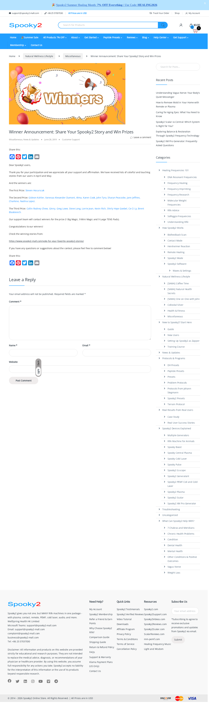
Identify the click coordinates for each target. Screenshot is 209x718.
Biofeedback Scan (177, 234)
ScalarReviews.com (154, 634)
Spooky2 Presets (176, 398)
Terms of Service (126, 644)
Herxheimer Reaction (179, 246)
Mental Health (175, 551)
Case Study (173, 416)
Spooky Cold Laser (177, 458)
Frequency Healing (178, 183)
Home (13, 37)
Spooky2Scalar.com (154, 629)
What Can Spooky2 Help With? (178, 520)
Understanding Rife (178, 221)
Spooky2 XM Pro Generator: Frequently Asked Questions (176, 143)
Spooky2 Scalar (176, 497)
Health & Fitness (176, 310)
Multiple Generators (178, 435)
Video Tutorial (124, 619)
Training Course (176, 346)
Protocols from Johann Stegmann (179, 390)
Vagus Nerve (174, 566)
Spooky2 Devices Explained (176, 428)
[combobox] (108, 25)
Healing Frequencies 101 (175, 170)
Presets (171, 376)
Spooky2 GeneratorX (178, 476)
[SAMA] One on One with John (184, 298)
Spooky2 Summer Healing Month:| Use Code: (106, 5)
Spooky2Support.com (155, 614)
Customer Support (71, 139)
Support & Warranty (100, 657)
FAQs (92, 652)
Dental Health (175, 545)
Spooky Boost (175, 447)
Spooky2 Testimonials (128, 609)
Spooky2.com (151, 609)
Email (86, 345)
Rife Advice (173, 210)
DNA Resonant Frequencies (182, 177)
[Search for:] (178, 67)
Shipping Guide (97, 642)
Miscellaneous (73, 56)
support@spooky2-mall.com (25, 13)
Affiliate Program (126, 629)
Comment (15, 301)
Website (13, 361)
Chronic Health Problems (181, 533)
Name (13, 345)
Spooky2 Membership (101, 614)
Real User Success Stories (181, 422)
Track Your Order (161, 13)
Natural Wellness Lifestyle (39, 56)
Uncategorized (170, 515)
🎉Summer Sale (29, 37)
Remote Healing (176, 252)
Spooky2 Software (177, 263)
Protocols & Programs (173, 358)
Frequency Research (178, 194)
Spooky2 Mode (175, 258)
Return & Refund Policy (101, 647)
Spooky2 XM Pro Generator (182, 503)
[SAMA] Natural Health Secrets (180, 291)
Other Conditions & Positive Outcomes (182, 559)
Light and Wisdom (153, 648)
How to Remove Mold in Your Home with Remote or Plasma (177, 104)
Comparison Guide (99, 637)
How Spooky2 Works (173, 227)
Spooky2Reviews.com (155, 624)
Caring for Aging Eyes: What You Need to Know (177, 114)
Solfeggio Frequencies (179, 216)
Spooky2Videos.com (154, 619)
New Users (173, 335)
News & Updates (31, 139)
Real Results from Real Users (177, 409)
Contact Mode (175, 240)
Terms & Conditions (127, 639)
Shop (177, 13)
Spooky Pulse (174, 464)
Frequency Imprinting (179, 188)
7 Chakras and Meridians (181, 527)
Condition (173, 539)
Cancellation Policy (127, 648)
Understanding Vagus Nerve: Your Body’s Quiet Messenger (178, 94)
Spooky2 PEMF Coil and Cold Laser (183, 483)
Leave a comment (142, 137)
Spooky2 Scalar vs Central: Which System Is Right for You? (178, 124)
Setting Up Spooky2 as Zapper (184, 340)
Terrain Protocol (176, 404)
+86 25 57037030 (55, 13)
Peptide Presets (176, 371)
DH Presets (173, 365)
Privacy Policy (124, 634)
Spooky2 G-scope (177, 470)
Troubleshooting (171, 509)
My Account (194, 13)
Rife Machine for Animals (181, 441)
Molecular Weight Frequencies (177, 202)
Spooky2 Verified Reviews (130, 614)
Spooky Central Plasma (180, 452)
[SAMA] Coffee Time (178, 283)
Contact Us (36, 45)
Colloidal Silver (175, 304)
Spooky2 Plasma (176, 491)
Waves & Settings (182, 270)
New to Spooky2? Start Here (177, 322)
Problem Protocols (177, 382)
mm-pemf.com (152, 639)
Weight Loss (174, 572)
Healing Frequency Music (157, 644)
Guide (171, 329)
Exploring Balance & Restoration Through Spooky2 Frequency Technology (177, 133)
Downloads (123, 624)
